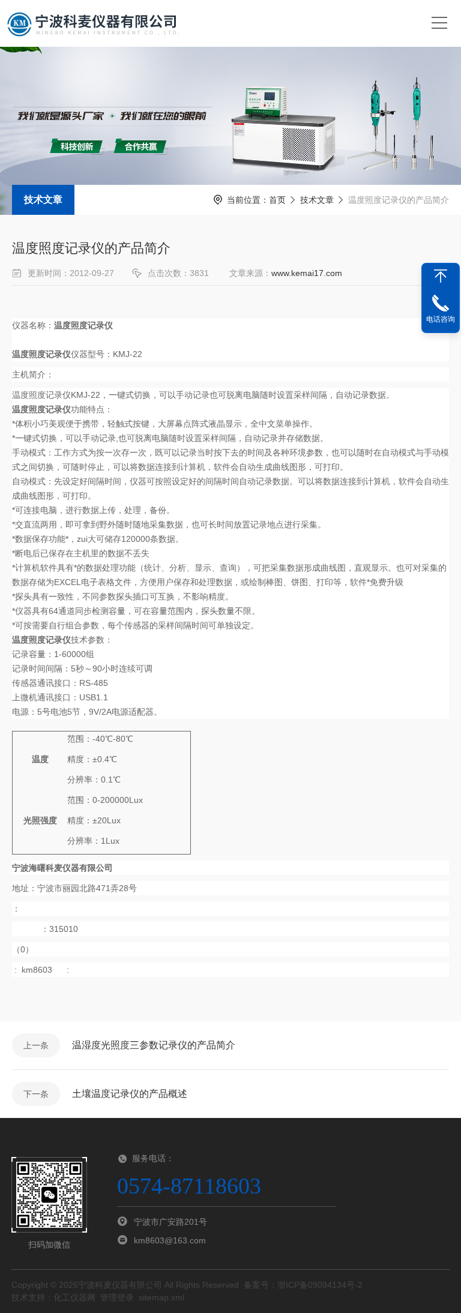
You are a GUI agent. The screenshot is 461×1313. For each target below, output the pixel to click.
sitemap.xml (161, 1297)
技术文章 (43, 199)
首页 (277, 200)
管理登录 (117, 1297)
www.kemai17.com (306, 273)
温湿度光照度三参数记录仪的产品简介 (153, 1045)
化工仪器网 (74, 1297)
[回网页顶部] (441, 276)
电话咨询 (440, 319)
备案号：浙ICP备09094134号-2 (303, 1285)
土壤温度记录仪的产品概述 (129, 1094)
